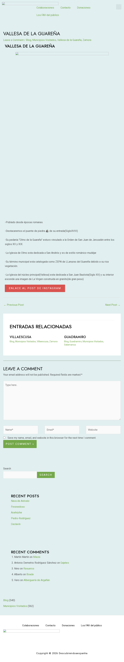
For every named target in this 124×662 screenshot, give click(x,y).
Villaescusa (20, 337)
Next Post (112, 304)
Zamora (87, 40)
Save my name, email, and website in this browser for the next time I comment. (52, 437)
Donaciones (83, 7)
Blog (28, 40)
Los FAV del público (47, 15)
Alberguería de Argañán (37, 580)
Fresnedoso (18, 506)
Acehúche (16, 512)
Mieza (36, 556)
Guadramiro (75, 337)
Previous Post (14, 304)
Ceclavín (16, 524)
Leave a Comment (13, 40)
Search (7, 468)
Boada (30, 574)
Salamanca (70, 344)
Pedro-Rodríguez (21, 518)
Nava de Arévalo (20, 500)
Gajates (65, 562)
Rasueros (28, 568)
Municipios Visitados (44, 40)
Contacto (66, 7)
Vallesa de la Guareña (69, 40)
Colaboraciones (45, 7)
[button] (118, 6)
